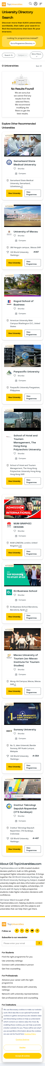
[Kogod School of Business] (9, 302)
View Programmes (31, 193)
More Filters (36, 54)
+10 (20, 546)
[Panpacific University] (9, 372)
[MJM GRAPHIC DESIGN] (9, 524)
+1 (15, 684)
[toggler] (41, 3)
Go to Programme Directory (22, 43)
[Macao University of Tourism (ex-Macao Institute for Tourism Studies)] (9, 656)
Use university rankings (12, 961)
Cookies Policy (30, 1034)
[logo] (12, 3)
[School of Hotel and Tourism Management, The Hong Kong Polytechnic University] (9, 437)
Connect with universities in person (18, 965)
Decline (23, 1047)
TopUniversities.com (9, 868)
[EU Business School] (9, 592)
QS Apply (15, 889)
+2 (21, 186)
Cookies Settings (22, 1039)
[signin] (35, 3)
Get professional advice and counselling (20, 998)
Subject (21, 55)
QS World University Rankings (25, 877)
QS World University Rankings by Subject (18, 880)
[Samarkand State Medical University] (9, 162)
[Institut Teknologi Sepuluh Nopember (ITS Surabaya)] (9, 806)
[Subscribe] (39, 943)
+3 (26, 610)
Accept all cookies (22, 1056)
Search (8, 55)
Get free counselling (11, 969)
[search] (30, 4)
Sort (37, 66)
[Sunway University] (9, 730)
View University (14, 193)
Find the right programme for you (17, 957)
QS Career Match (8, 900)
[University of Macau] (9, 233)
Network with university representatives (20, 994)
